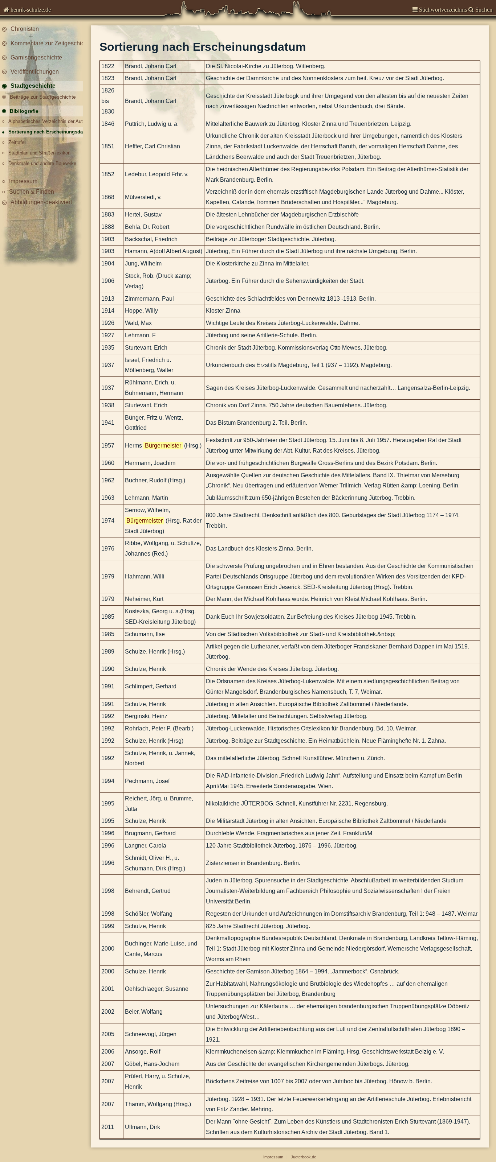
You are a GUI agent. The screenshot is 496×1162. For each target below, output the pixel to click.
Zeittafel (16, 142)
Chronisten (25, 29)
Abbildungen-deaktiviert (41, 202)
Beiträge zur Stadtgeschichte (43, 97)
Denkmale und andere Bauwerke (42, 163)
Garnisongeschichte (36, 57)
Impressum (23, 181)
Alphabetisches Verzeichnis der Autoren (48, 121)
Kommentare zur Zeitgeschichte (50, 43)
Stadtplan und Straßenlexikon (39, 153)
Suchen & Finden (31, 192)
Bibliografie (24, 111)
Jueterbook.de (303, 1157)
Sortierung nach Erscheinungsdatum (48, 132)
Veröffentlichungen (35, 72)
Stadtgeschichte (33, 86)
